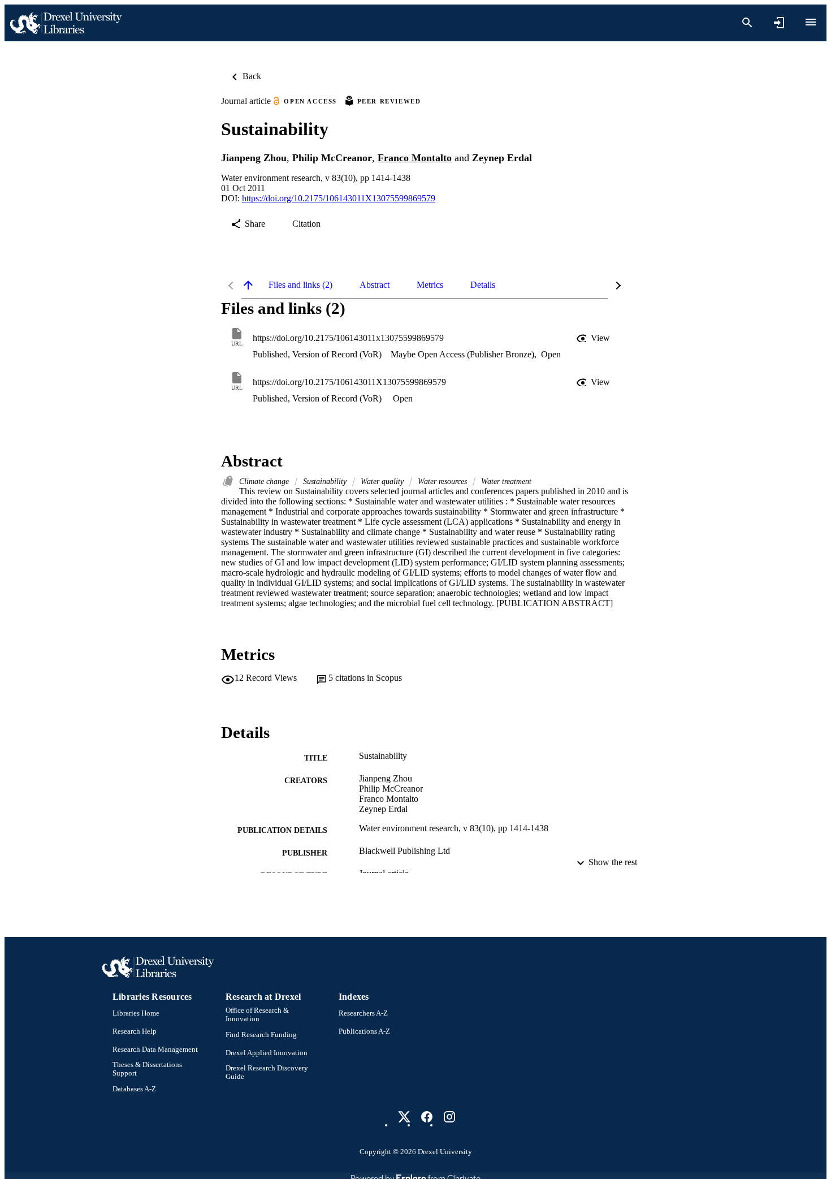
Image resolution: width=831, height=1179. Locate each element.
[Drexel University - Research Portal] (65, 23)
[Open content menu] (810, 22)
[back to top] (248, 285)
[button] (594, 338)
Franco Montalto (415, 157)
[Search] (747, 22)
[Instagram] (449, 1116)
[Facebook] (427, 1116)
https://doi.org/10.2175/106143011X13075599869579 (338, 198)
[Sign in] (779, 22)
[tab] (300, 285)
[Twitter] (404, 1116)
